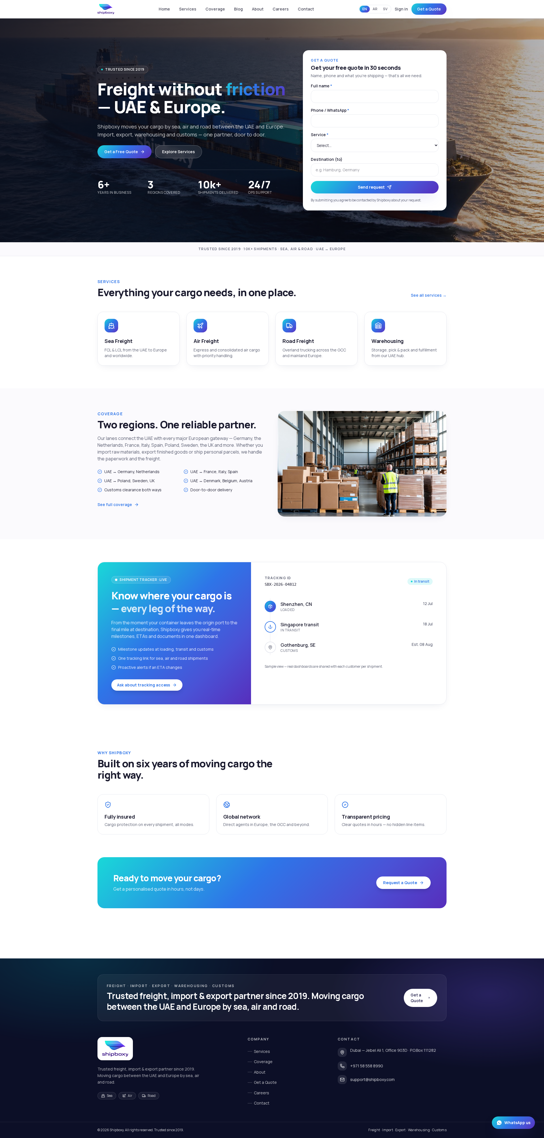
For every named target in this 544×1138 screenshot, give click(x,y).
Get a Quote (429, 9)
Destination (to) (327, 159)
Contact (306, 9)
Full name (321, 85)
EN (364, 9)
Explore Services (178, 151)
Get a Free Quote (121, 151)
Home (164, 9)
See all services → (429, 295)
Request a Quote (400, 882)
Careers (281, 9)
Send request (371, 187)
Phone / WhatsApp (330, 110)
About (258, 9)
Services (187, 9)
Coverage (215, 9)
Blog (238, 9)
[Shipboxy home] (115, 1048)
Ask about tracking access (143, 685)
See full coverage (114, 504)
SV (385, 9)
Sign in (401, 9)
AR (375, 9)
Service (319, 134)
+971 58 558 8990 (366, 1066)
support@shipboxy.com (372, 1079)
